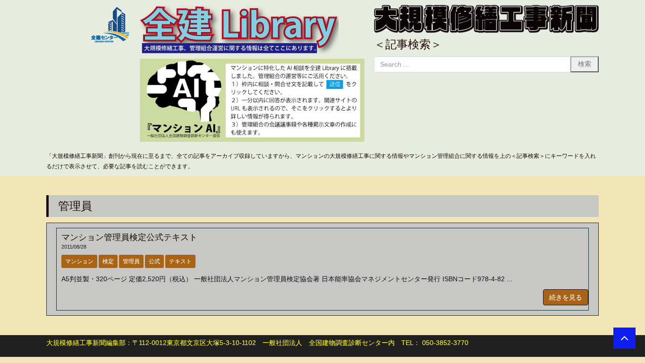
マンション (79, 261)
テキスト (180, 261)
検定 (108, 261)
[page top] (624, 338)
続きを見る (565, 297)
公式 (154, 261)
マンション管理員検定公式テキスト (129, 237)
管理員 (131, 261)
